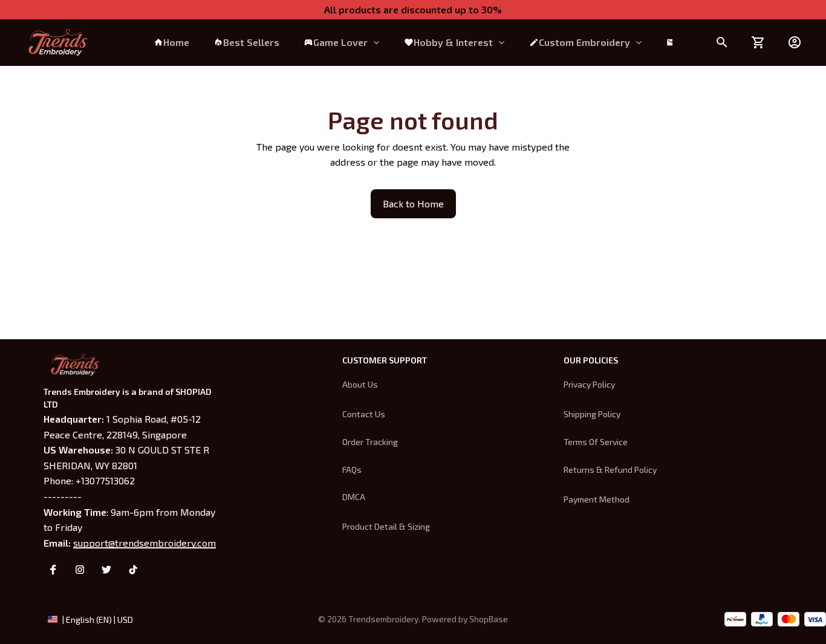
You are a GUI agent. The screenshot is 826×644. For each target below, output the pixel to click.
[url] (488, 619)
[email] (144, 543)
